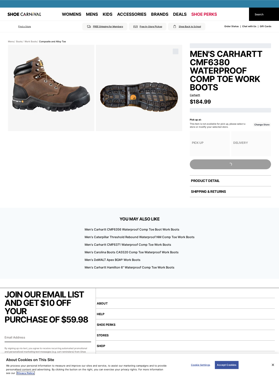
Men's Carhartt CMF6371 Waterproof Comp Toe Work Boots (128, 244)
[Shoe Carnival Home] (24, 14)
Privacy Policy (25, 373)
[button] (19, 26)
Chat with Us (249, 26)
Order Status (231, 26)
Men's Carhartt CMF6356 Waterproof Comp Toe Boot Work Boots (132, 229)
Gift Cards (265, 26)
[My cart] (242, 14)
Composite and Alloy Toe (52, 41)
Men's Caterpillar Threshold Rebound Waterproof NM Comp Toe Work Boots (140, 237)
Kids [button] (107, 14)
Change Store (262, 124)
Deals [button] (180, 14)
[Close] (273, 365)
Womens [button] (71, 14)
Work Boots (30, 41)
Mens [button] (92, 14)
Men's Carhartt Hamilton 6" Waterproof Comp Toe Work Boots (129, 267)
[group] (210, 143)
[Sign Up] (86, 338)
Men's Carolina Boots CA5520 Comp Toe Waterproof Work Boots (132, 252)
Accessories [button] (131, 14)
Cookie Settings (200, 364)
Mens (11, 41)
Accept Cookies (226, 364)
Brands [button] (159, 14)
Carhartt (195, 95)
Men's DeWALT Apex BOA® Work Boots (112, 260)
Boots (19, 41)
